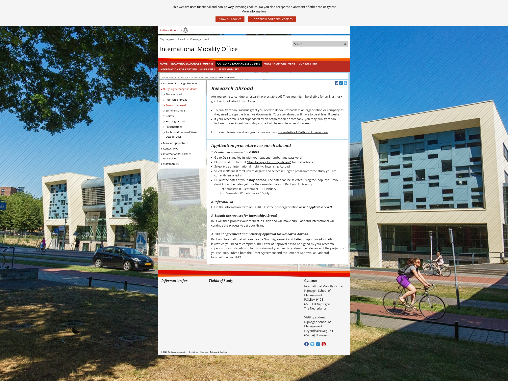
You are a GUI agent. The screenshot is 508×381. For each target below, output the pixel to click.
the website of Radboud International (303, 132)
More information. (254, 11)
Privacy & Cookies (218, 352)
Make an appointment (279, 63)
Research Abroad (176, 105)
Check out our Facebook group (306, 344)
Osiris (227, 157)
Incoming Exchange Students (192, 63)
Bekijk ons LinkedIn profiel (318, 344)
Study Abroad (174, 94)
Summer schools (175, 110)
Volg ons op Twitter (312, 344)
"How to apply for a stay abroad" (269, 162)
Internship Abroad (176, 99)
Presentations (174, 127)
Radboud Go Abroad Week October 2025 (181, 134)
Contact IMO (308, 63)
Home (163, 63)
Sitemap (204, 352)
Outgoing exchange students (238, 63)
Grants (170, 116)
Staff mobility (228, 69)
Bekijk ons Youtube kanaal (323, 344)
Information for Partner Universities (187, 69)
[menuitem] (163, 64)
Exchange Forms (175, 121)
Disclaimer (194, 352)
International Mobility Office (199, 49)
